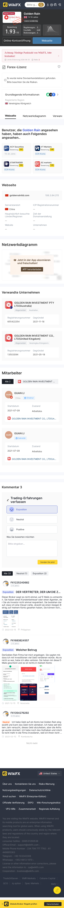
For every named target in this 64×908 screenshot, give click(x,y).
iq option (16, 883)
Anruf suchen (9, 796)
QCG (5, 883)
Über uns (7, 784)
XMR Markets (29, 878)
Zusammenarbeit (27, 809)
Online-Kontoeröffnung (17, 40)
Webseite (47, 40)
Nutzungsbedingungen (14, 790)
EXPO (31, 802)
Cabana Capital (47, 878)
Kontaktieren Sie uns (25, 784)
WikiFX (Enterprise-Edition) (32, 796)
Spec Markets (32, 883)
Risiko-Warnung (47, 784)
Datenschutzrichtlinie (39, 790)
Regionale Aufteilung (49, 809)
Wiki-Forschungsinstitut (48, 802)
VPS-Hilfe (10, 809)
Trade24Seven (10, 878)
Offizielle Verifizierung (13, 802)
